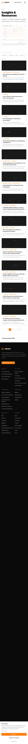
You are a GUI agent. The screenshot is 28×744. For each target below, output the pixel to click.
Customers (17, 420)
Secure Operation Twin (20, 378)
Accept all (14, 734)
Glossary (3, 418)
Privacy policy (4, 730)
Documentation (5, 379)
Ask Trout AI (18, 2)
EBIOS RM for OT (5, 403)
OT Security (4, 55)
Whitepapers (4, 425)
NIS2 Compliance (5, 397)
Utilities (16, 399)
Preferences (14, 741)
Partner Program (18, 425)
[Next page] (21, 329)
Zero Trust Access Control (20, 383)
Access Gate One (5, 371)
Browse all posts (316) (8, 338)
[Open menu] (25, 2)
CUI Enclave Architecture (7, 394)
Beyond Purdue (5, 430)
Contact (16, 423)
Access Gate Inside (6, 376)
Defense (16, 392)
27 (18, 329)
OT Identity (17, 375)
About (16, 415)
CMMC (16, 55)
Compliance (11, 55)
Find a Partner (18, 428)
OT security (21, 55)
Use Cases (4, 420)
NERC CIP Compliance (7, 406)
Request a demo (7, 362)
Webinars (4, 423)
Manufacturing (18, 394)
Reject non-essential (14, 737)
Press (16, 432)
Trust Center (17, 418)
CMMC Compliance (6, 392)
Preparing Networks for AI (7, 428)
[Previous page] (7, 329)
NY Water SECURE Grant (7, 408)
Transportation (18, 397)
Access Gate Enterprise (7, 374)
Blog (3, 415)
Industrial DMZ (18, 385)
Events (16, 430)
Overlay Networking (6, 432)
